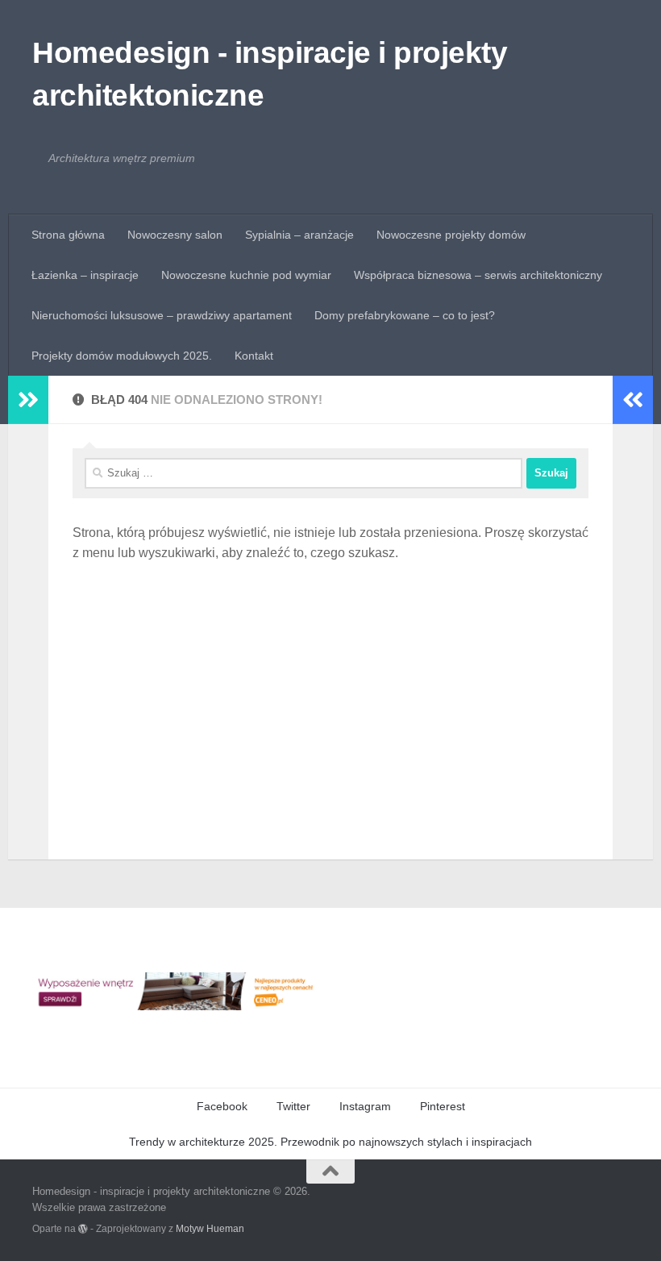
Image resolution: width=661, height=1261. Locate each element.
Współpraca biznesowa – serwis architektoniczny (478, 274)
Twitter (293, 1106)
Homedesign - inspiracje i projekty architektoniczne (269, 74)
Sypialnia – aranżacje (299, 234)
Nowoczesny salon (174, 234)
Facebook (222, 1106)
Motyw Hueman (210, 1228)
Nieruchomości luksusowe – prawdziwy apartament (161, 315)
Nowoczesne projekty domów (451, 234)
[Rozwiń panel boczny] (28, 400)
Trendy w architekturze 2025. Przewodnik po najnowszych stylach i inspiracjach (330, 1141)
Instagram (365, 1106)
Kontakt (254, 355)
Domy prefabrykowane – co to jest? (404, 315)
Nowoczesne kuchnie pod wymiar (246, 274)
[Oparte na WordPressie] (83, 1229)
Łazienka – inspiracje (85, 274)
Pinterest (442, 1106)
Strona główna (68, 234)
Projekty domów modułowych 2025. (121, 355)
